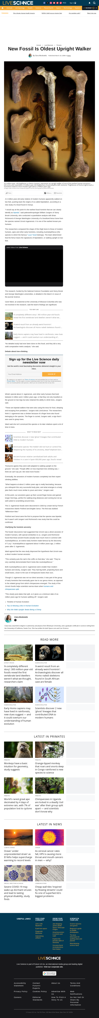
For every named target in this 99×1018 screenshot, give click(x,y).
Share (9, 193)
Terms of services (30, 379)
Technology (68, 8)
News (69, 55)
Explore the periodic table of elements (58, 940)
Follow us (49, 193)
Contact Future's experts (36, 985)
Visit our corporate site (53, 967)
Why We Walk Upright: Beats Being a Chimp (24, 610)
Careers (17, 997)
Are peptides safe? (74, 13)
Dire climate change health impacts (24, 13)
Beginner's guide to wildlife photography (76, 930)
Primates (59, 45)
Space (58, 8)
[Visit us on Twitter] (47, 3)
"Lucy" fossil (32, 235)
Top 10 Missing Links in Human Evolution (23, 606)
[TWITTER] (15, 620)
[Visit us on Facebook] (44, 3)
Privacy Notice (11, 381)
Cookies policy (40, 991)
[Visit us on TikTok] (61, 3)
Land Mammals (48, 45)
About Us (55, 983)
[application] (34, 266)
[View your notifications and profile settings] (89, 3)
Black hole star (91, 13)
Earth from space (41, 928)
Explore (78, 8)
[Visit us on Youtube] (54, 3)
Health (30, 8)
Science (38, 8)
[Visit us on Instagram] (51, 3)
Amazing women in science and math (58, 934)
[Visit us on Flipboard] (57, 3)
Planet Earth (48, 8)
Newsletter (59, 193)
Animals (9, 8)
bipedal (16, 213)
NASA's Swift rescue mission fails (52, 13)
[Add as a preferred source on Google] (49, 973)
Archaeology (20, 8)
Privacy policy (20, 991)
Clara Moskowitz (41, 55)
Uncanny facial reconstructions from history (58, 947)
